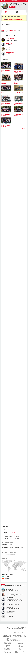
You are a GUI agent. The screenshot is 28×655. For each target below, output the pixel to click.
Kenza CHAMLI (9, 593)
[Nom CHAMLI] (3, 616)
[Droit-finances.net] (20, 646)
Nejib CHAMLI (9, 597)
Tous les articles (12, 633)
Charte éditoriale (18, 632)
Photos (21, 12)
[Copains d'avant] (7, 649)
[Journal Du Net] (7, 646)
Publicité (23, 632)
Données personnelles (7, 635)
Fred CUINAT (9, 43)
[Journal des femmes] (7, 643)
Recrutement (20, 633)
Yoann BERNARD (10, 52)
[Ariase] (7, 652)
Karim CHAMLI (9, 607)
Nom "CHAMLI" (9, 616)
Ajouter (13, 6)
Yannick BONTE (10, 38)
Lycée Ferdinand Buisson (8, 30)
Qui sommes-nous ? (6, 632)
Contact (6, 633)
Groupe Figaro (12, 636)
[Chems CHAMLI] (4, 6)
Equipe (12, 632)
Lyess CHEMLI (9, 589)
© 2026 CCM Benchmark (21, 636)
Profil (8, 12)
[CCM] (20, 643)
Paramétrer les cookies (16, 635)
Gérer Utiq (23, 635)
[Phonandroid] (20, 652)
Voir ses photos (23, 128)
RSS (16, 633)
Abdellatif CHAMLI (10, 611)
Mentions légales (5, 636)
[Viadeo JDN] (20, 649)
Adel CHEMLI (9, 603)
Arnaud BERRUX (10, 48)
